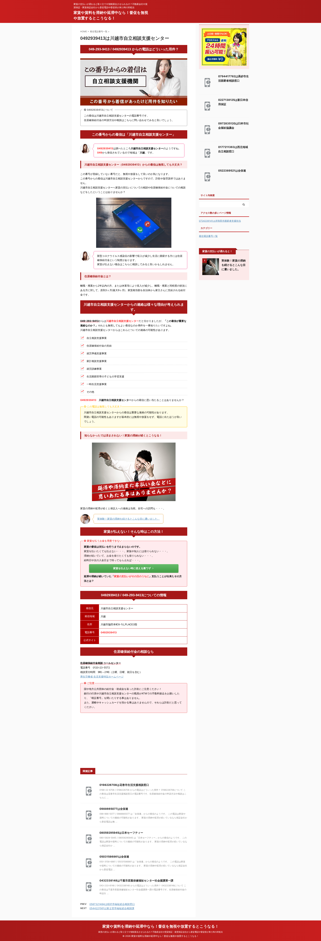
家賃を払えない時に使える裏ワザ (132, 568)
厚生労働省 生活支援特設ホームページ (102, 676)
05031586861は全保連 (114, 856)
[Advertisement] (133, 740)
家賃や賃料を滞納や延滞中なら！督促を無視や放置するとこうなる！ (160, 926)
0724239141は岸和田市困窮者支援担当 (220, 220)
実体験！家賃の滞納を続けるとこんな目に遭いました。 (128, 518)
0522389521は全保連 (232, 170)
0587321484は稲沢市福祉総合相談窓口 (112, 904)
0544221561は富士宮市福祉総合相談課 (111, 908)
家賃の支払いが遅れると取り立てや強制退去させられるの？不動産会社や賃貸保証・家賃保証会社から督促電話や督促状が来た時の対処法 (160, 932)
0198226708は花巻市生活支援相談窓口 (124, 785)
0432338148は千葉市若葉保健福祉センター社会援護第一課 (136, 880)
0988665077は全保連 (113, 808)
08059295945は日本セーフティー (121, 832)
